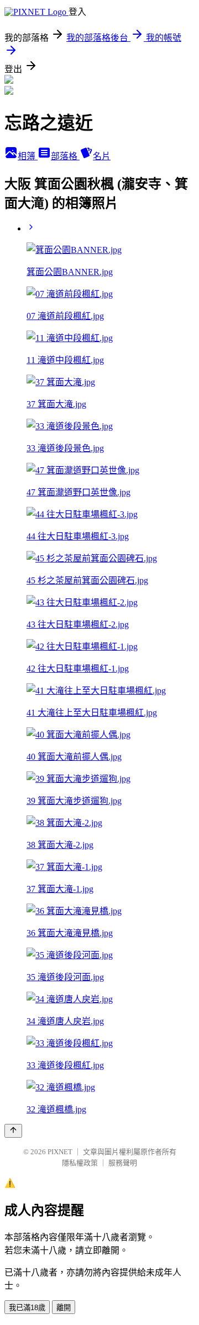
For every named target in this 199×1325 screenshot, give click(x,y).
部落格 (65, 156)
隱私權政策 (80, 1163)
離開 (63, 1308)
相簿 (28, 156)
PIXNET (60, 1152)
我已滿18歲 (27, 1308)
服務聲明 (122, 1163)
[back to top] (13, 1131)
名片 (102, 156)
